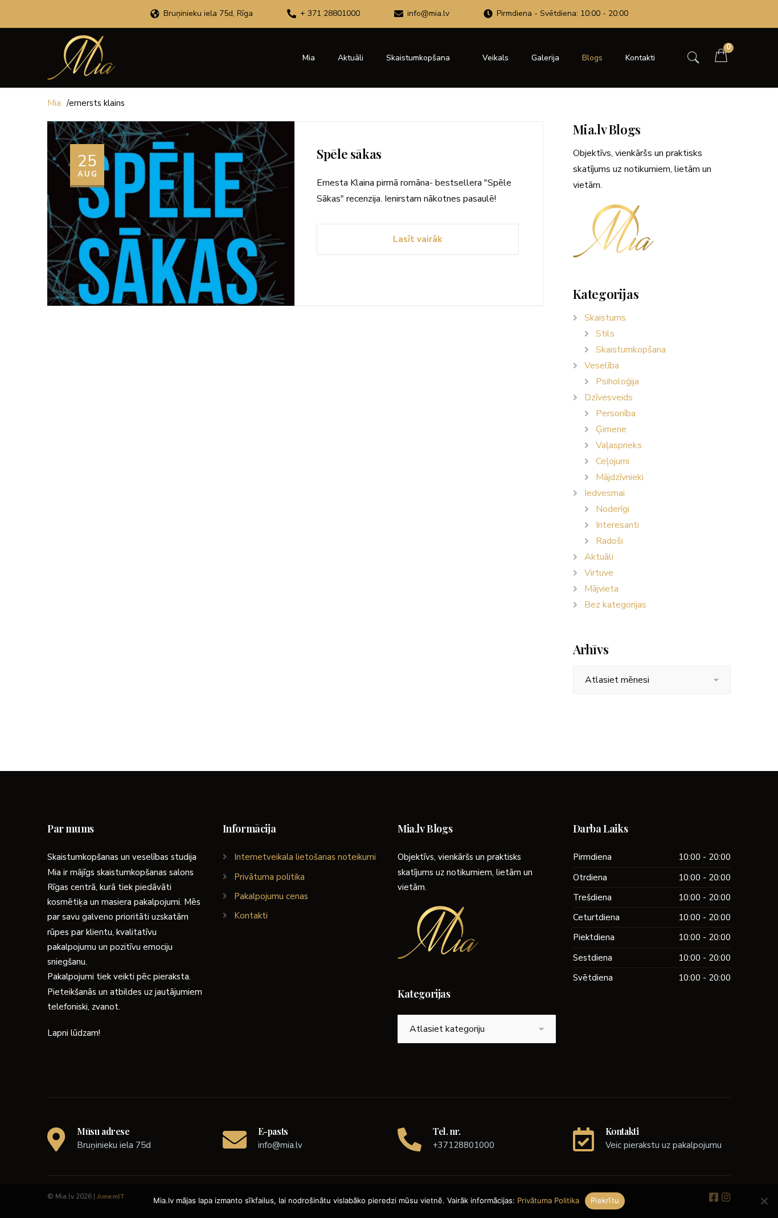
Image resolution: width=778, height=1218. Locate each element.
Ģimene (611, 429)
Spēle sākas (349, 153)
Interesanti (617, 525)
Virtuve (598, 573)
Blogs (592, 57)
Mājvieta (601, 589)
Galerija (545, 57)
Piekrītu (605, 1200)
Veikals (495, 57)
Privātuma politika (269, 877)
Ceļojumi (612, 461)
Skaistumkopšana (418, 57)
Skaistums (605, 317)
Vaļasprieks (619, 445)
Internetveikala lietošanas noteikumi (305, 857)
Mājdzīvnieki (620, 477)
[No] (763, 1201)
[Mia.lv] (81, 57)
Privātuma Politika (548, 1200)
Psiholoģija (617, 381)
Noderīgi (612, 509)
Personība (616, 413)
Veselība (601, 365)
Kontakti (640, 57)
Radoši (609, 541)
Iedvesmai (604, 493)
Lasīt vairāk (417, 239)
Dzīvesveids (608, 397)
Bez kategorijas (615, 604)
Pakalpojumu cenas (271, 896)
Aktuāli (350, 57)
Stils (605, 333)
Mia (308, 57)
